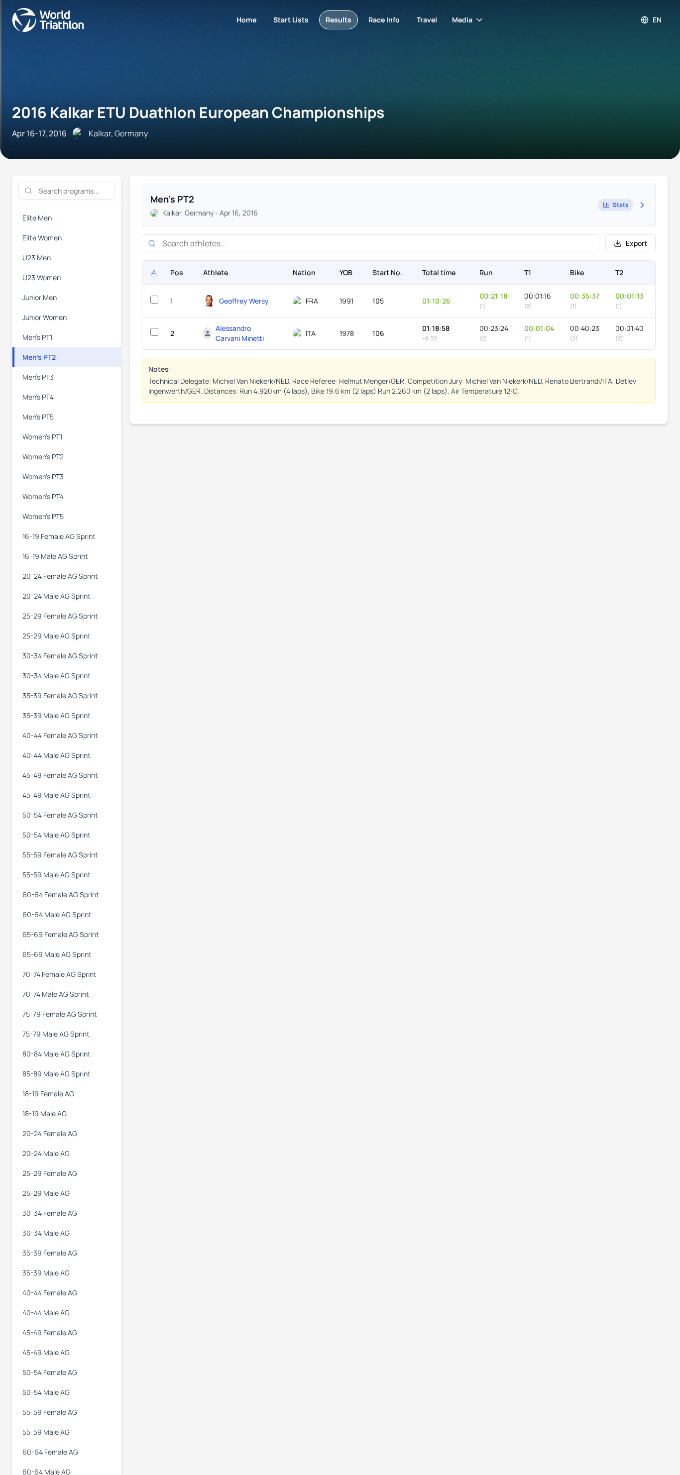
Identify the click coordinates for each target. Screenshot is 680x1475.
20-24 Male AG (46, 1153)
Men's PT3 (38, 377)
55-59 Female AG (49, 1412)
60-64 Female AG (50, 1452)
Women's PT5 (43, 516)
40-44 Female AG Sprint (60, 735)
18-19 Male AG (44, 1113)
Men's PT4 (38, 397)
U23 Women (41, 277)
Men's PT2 (39, 357)
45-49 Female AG (49, 1332)
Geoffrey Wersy (244, 301)
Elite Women (42, 237)
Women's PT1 (42, 436)
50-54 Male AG (46, 1392)
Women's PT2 (43, 456)
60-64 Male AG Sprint (57, 914)
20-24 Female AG (49, 1133)
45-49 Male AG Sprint (56, 795)
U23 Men (36, 257)
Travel (427, 19)
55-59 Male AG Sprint (56, 874)
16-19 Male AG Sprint (55, 556)
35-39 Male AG (46, 1272)
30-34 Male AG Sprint (56, 675)
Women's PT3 (43, 476)
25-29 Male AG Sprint (56, 635)
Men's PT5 (38, 416)
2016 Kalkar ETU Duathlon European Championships (198, 112)
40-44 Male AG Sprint (56, 755)
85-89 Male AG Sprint (56, 1073)
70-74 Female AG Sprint (59, 974)
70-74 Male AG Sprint (55, 994)
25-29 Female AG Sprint (60, 616)
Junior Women (44, 317)
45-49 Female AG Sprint (60, 775)
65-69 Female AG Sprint (60, 934)
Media (462, 19)
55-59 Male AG (46, 1432)
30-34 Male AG (46, 1233)
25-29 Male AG (46, 1193)
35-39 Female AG (49, 1253)
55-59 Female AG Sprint (60, 854)
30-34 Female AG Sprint (60, 655)
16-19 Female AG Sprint (59, 536)
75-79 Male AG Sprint (56, 1034)
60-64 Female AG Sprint (60, 894)
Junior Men (39, 297)
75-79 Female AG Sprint (59, 1014)
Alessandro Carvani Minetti (240, 333)
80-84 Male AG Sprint (56, 1053)
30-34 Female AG (49, 1213)
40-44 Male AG (46, 1312)
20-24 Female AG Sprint (60, 576)
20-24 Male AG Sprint (56, 596)
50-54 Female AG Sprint (60, 815)
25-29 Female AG (49, 1173)
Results (338, 19)
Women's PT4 (43, 496)
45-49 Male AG (46, 1352)
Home (246, 19)
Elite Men (37, 217)
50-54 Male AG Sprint (56, 835)
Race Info (384, 19)
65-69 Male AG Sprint (57, 954)
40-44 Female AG (49, 1292)
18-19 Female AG (48, 1093)
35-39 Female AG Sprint (60, 695)
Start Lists (291, 19)
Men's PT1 (37, 337)
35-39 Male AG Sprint (56, 715)
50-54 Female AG (49, 1372)
